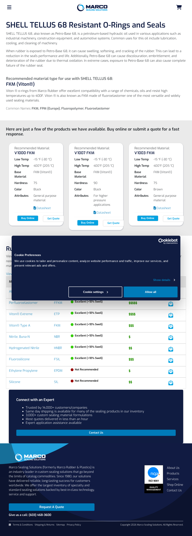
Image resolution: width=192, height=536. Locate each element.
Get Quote (53, 218)
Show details (161, 280)
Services (172, 479)
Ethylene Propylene (23, 371)
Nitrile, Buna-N (19, 337)
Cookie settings (93, 291)
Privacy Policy (74, 524)
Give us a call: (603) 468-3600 (30, 515)
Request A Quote (51, 507)
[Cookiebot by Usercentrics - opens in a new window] (161, 241)
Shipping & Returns (44, 524)
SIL (56, 382)
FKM (57, 325)
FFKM (58, 303)
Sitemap (60, 524)
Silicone (14, 382)
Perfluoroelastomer (23, 303)
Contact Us (174, 490)
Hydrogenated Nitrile (24, 348)
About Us (173, 468)
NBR (57, 337)
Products (173, 473)
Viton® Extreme (20, 314)
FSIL (57, 359)
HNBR (58, 348)
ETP (57, 314)
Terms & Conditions (23, 524)
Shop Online (175, 485)
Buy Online (27, 218)
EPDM (58, 371)
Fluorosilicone (19, 359)
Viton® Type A (19, 325)
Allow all (150, 291)
